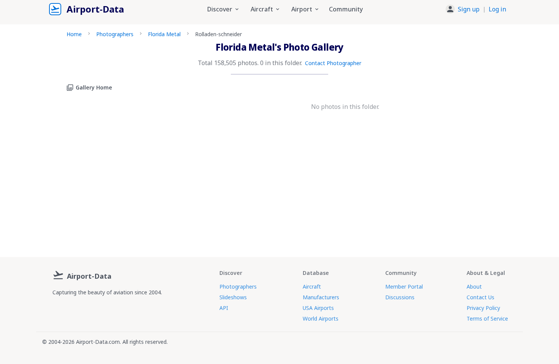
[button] (476, 9)
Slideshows (233, 297)
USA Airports (318, 307)
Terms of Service (487, 318)
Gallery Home (94, 87)
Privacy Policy (483, 307)
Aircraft (312, 286)
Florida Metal (164, 34)
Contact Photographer (333, 63)
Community (346, 9)
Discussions (399, 297)
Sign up (469, 9)
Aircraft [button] (262, 9)
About (474, 286)
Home (74, 34)
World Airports (320, 318)
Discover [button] (219, 9)
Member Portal (404, 286)
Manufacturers (321, 297)
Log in (497, 9)
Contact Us (480, 297)
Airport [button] (301, 9)
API (223, 307)
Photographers (114, 34)
